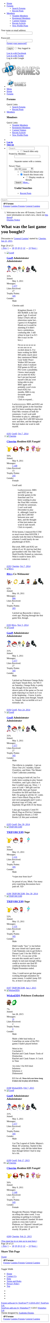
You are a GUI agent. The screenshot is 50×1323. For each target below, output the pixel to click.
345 (14, 296)
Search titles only (30, 151)
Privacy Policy (13, 1284)
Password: (5, 38)
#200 (9, 1236)
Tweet (4, 1257)
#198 (9, 1088)
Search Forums (18, 8)
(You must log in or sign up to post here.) (19, 1241)
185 (14, 867)
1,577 (14, 286)
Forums (10, 6)
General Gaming (21, 238)
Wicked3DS (13, 995)
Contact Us (12, 1276)
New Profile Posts (20, 26)
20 (19, 248)
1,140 (14, 466)
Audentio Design (26, 1313)
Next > (34, 248)
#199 (9, 1160)
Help (9, 1279)
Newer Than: (15, 166)
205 (14, 608)
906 (14, 598)
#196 (9, 893)
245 (14, 475)
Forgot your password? (17, 43)
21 (21, 248)
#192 (9, 566)
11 (13, 1019)
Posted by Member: (17, 154)
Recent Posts (17, 11)
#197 (9, 988)
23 (30, 248)
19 (16, 248)
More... (26, 182)
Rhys (9, 574)
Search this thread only (33, 172)
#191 (9, 433)
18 (13, 248)
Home (9, 3)
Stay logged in (23, 48)
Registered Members (21, 18)
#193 (9, 625)
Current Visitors (19, 21)
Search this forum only (33, 174)
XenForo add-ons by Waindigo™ (16, 1308)
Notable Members (20, 16)
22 (24, 248)
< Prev (4, 248)
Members (11, 13)
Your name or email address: (13, 30)
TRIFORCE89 (15, 832)
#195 (9, 824)
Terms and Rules (14, 1281)
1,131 (14, 857)
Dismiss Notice (13, 220)
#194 (9, 710)
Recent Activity (19, 23)
